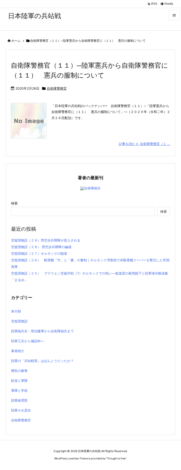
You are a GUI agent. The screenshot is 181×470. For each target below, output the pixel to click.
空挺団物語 (19, 321)
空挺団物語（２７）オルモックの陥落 (39, 253)
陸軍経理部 (19, 400)
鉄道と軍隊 (19, 380)
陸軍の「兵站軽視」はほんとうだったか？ (42, 361)
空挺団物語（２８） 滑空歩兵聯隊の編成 (41, 247)
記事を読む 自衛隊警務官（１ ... (144, 144)
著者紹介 (17, 351)
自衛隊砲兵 (92, 188)
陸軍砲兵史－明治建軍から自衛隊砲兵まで (42, 331)
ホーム (16, 40)
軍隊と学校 (19, 390)
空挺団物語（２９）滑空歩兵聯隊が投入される (45, 240)
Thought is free (116, 458)
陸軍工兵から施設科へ (27, 341)
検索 (14, 203)
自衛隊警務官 (57, 88)
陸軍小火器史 (21, 410)
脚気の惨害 (19, 371)
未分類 (16, 311)
